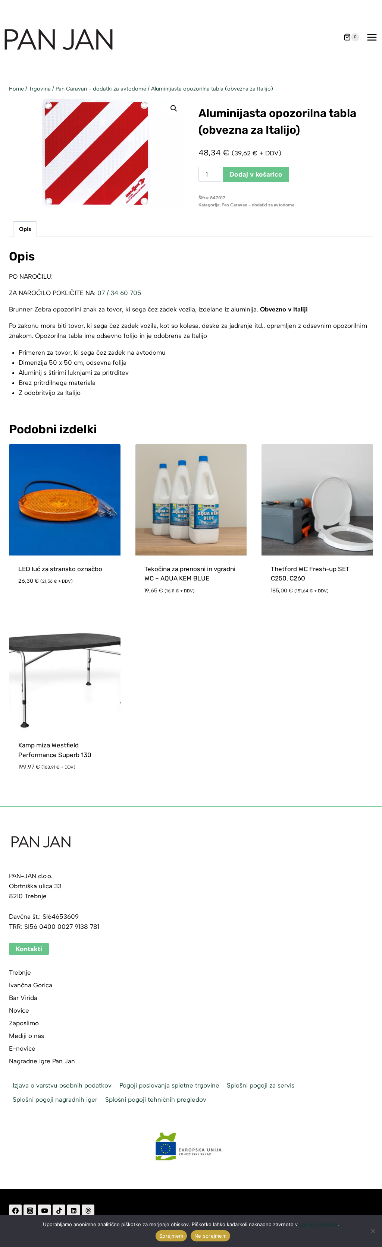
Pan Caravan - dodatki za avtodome (258, 205)
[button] (174, 108)
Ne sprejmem (210, 1236)
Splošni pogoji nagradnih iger (55, 1099)
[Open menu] (372, 37)
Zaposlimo (24, 1023)
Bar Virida (23, 997)
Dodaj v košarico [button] (45, 603)
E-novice (22, 1048)
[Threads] (88, 1211)
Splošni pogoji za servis (260, 1085)
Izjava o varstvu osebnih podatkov (62, 1085)
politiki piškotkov (318, 1224)
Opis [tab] (25, 228)
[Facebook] (15, 1211)
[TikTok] (59, 1211)
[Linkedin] (73, 1211)
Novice (19, 1010)
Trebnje (20, 972)
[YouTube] (44, 1211)
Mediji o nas (26, 1035)
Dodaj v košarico (255, 174)
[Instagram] (30, 1211)
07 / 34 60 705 (119, 293)
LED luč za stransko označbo (60, 569)
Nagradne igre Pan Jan (42, 1061)
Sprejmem (171, 1236)
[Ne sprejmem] (372, 1231)
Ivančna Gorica (30, 985)
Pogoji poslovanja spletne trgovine (169, 1085)
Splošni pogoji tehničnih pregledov (155, 1099)
